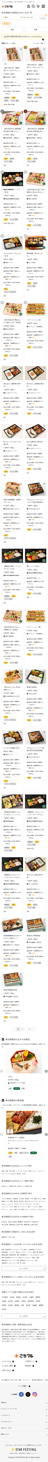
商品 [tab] (12, 29)
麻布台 (41, 1252)
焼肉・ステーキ (17, 1171)
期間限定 (20, 1222)
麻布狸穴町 (12, 1255)
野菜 (15, 1207)
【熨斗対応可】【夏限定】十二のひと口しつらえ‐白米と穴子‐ (12, 69)
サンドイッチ (6, 1174)
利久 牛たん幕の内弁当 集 (35, 876)
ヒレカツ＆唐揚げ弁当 (11, 748)
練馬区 (41, 1305)
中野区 (4, 1305)
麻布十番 (35, 1252)
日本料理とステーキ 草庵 (17, 1083)
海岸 (3, 1257)
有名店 (10, 1222)
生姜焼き (15, 1199)
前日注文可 (27, 1222)
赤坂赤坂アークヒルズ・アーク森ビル (16, 1249)
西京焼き (9, 1199)
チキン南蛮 (33, 1199)
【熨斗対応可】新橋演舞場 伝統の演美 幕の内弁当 (35, 130)
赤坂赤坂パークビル (35, 1249)
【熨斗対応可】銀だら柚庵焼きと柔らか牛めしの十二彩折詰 (35, 190)
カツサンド (33, 1209)
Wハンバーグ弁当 (33, 566)
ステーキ (21, 1204)
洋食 (6, 1171)
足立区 (4, 1309)
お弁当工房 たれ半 (34, 509)
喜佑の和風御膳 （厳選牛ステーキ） (12, 500)
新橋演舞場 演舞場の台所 (12, 138)
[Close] (43, 39)
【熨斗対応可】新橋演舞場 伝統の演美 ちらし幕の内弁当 (12, 130)
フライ (11, 1207)
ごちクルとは (6, 1361)
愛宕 (18, 1255)
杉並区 (10, 1305)
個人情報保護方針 (22, 1453)
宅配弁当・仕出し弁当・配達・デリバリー (16, 1380)
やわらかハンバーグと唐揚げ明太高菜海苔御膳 (35, 749)
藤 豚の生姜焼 (32, 687)
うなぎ (24, 1174)
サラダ (16, 1204)
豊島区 (17, 1305)
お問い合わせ (6, 1370)
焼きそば (27, 1201)
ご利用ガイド (30, 1361)
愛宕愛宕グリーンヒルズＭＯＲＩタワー (32, 1255)
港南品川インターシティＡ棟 (10, 1260)
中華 (10, 1171)
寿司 (30, 1171)
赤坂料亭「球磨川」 (11, 77)
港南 (38, 1257)
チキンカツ (28, 1204)
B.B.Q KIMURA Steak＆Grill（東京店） (12, 199)
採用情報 (28, 1453)
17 (29, 1029)
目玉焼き (21, 1201)
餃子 (29, 1207)
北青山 (34, 1257)
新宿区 (18, 1297)
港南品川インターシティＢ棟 (28, 1260)
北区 (22, 1305)
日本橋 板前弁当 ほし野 (12, 696)
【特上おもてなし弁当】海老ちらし (12, 688)
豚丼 (11, 1201)
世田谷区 (31, 1301)
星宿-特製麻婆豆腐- (10, 990)
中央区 (12, 1297)
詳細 (8, 88)
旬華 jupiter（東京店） (35, 942)
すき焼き (21, 1199)
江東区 (4, 1301)
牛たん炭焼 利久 (33, 884)
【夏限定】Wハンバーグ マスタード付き (12, 567)
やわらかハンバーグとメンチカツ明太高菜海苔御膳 (35, 500)
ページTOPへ (23, 1386)
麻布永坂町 (5, 1255)
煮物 (44, 1199)
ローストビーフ (22, 1207)
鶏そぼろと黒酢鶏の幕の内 (12, 384)
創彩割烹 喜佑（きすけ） (12, 509)
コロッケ (10, 1204)
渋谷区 (38, 1301)
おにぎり (13, 1174)
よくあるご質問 (7, 1366)
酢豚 (40, 1207)
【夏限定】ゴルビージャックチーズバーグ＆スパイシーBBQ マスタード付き (35, 813)
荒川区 (28, 1305)
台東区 (31, 1297)
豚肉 (15, 1209)
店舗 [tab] (35, 29)
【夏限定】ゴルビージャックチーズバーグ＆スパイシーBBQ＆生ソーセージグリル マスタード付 (12, 876)
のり (8, 1201)
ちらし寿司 (21, 1209)
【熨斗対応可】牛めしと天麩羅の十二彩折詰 (12, 628)
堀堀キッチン (9, 262)
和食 (3, 1171)
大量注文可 (35, 1222)
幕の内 (19, 1174)
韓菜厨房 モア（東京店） (12, 945)
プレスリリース (34, 1453)
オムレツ (4, 1204)
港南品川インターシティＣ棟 (10, 1263)
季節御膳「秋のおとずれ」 (34, 254)
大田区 (23, 1301)
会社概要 (11, 1453)
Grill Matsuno (9, 821)
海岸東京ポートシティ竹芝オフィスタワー (18, 1257)
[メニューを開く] (43, 6)
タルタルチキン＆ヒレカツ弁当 (12, 254)
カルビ (11, 1209)
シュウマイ (35, 1207)
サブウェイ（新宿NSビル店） (36, 327)
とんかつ (25, 1171)
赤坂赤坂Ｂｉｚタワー (8, 1252)
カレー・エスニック (38, 1171)
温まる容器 (5, 1225)
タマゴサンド (42, 1209)
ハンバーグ (5, 1207)
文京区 (25, 1297)
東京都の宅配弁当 (37, 1380)
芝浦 (23, 1263)
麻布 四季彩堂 (33, 199)
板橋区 (34, 1305)
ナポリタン (36, 1204)
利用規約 (28, 1366)
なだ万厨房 (32, 262)
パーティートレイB (33, 627)
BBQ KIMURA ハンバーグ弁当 (12, 190)
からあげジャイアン (11, 393)
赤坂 (3, 1249)
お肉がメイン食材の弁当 (24, 1186)
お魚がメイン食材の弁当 (9, 1186)
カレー (27, 1209)
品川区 (10, 1301)
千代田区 (5, 1297)
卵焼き (27, 1199)
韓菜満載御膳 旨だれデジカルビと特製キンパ (12, 936)
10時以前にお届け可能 (16, 1225)
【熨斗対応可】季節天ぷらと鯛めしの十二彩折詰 (12, 321)
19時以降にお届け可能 (30, 1225)
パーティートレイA (33, 320)
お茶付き (4, 1222)
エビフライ (34, 1201)
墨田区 (38, 1297)
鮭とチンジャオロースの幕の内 (12, 443)
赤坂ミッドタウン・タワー (24, 1252)
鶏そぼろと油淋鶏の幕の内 (35, 384)
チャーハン (5, 1209)
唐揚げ (4, 1201)
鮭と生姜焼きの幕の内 (34, 442)
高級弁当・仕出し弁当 (8, 1237)
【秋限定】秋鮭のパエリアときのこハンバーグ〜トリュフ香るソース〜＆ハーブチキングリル (12, 813)
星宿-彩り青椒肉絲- (33, 935)
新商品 (15, 1222)
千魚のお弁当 (33, 694)
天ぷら (40, 1199)
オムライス (42, 1201)
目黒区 (17, 1301)
